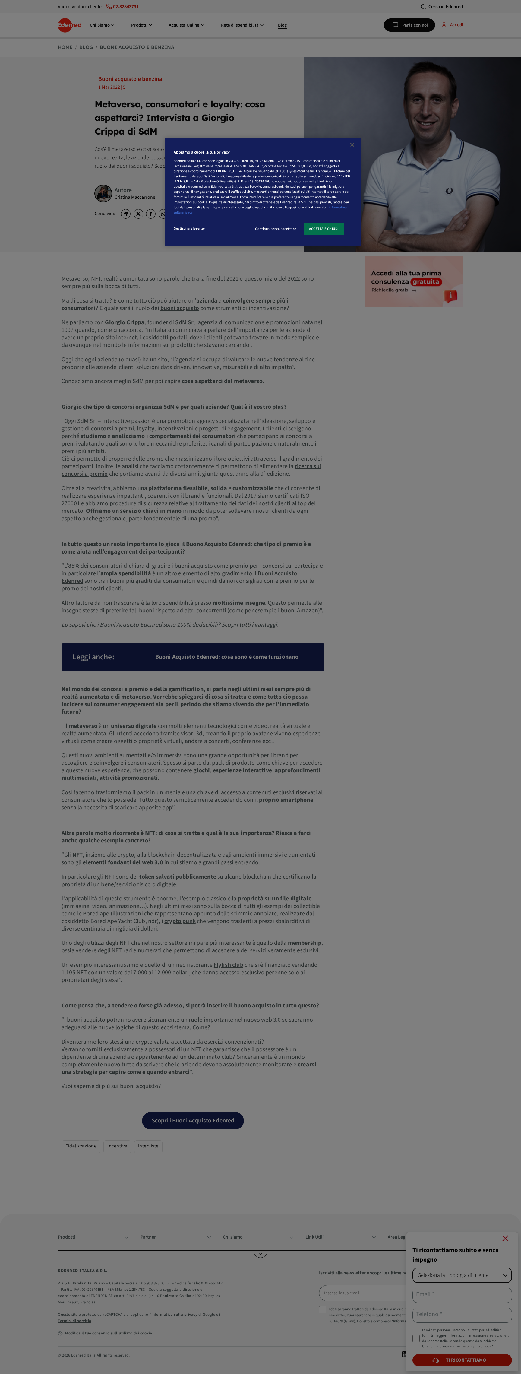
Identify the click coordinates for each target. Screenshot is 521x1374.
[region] (263, 192)
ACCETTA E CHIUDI (324, 228)
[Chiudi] (352, 144)
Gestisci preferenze (189, 228)
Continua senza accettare (275, 228)
